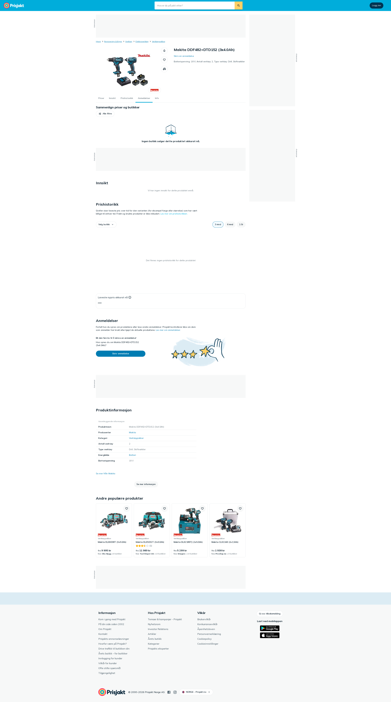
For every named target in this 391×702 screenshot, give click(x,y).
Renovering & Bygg (113, 41)
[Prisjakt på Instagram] (175, 691)
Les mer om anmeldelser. (168, 330)
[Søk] (239, 5)
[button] (164, 50)
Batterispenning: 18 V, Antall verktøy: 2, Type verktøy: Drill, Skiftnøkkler (209, 61)
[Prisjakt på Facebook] (169, 691)
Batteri (132, 455)
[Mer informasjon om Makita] (154, 90)
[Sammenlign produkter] (164, 69)
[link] (114, 530)
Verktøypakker (158, 41)
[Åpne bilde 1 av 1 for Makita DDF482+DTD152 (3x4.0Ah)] (128, 70)
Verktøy (128, 41)
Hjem (98, 41)
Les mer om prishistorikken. (174, 213)
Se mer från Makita (105, 473)
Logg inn (376, 5)
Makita (132, 432)
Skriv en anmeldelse (184, 56)
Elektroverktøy (141, 41)
